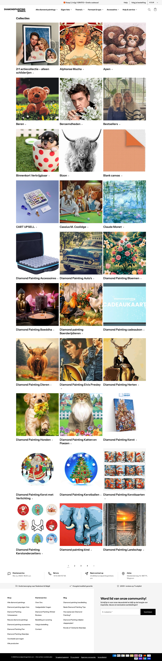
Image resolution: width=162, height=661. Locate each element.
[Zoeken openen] (149, 9)
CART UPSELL (25, 227)
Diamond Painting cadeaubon (122, 329)
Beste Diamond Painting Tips (74, 607)
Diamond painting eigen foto (18, 607)
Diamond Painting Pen (16, 629)
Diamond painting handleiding (75, 602)
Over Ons (38, 602)
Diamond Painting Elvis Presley (80, 384)
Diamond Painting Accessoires (36, 278)
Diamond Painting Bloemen (121, 278)
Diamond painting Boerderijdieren (71, 331)
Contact (38, 629)
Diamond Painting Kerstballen (79, 494)
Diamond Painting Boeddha (34, 329)
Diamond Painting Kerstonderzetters (28, 551)
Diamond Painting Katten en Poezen (78, 441)
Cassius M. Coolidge (73, 227)
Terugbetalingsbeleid (62, 657)
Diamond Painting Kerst (119, 439)
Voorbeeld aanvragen (15, 639)
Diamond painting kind (75, 549)
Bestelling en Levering (43, 620)
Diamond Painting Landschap (122, 549)
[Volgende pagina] (93, 565)
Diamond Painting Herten (120, 384)
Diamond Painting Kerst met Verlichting (34, 496)
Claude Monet (112, 227)
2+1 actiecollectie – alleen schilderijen (32, 70)
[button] (155, 9)
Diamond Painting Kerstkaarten (124, 494)
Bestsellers (110, 124)
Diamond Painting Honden (33, 439)
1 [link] (68, 566)
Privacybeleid (74, 657)
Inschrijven (148, 612)
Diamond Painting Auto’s (76, 278)
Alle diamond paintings (16, 602)
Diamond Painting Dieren (32, 384)
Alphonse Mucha (71, 69)
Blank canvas (111, 175)
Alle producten (13, 643)
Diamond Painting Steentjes (18, 634)
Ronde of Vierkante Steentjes (74, 628)
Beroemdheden (70, 124)
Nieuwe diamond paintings (17, 620)
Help (126, 2)
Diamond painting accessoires (18, 624)
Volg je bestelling (138, 2)
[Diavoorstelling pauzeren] (115, 2)
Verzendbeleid (102, 657)
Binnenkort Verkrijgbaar (31, 175)
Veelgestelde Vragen (43, 607)
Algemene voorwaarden (88, 657)
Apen (106, 69)
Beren (20, 124)
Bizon (63, 175)
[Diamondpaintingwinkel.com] (15, 9)
